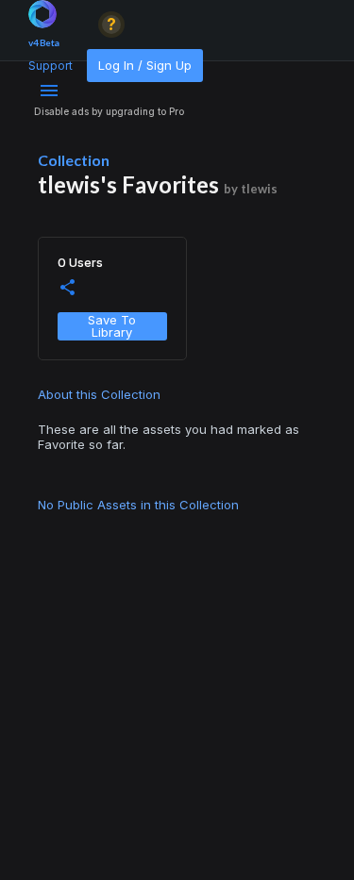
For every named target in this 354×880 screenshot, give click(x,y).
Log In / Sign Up (145, 65)
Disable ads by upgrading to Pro (109, 111)
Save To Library (112, 326)
